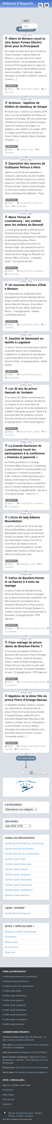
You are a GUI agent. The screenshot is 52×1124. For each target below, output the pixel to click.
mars (26, 26)
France (31, 149)
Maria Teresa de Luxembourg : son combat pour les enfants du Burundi (24, 221)
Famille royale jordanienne (18, 885)
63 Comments (23, 749)
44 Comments (13, 378)
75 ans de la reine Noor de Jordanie (31, 1067)
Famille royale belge (15, 859)
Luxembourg (38, 271)
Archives (23, 149)
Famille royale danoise (16, 869)
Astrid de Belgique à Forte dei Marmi (30, 1052)
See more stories (26, 758)
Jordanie (36, 432)
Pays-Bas (9, 749)
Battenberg (24, 564)
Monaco (36, 89)
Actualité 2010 (26, 89)
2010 (26, 21)
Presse (11, 1116)
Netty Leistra (11, 942)
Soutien (38, 1113)
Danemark (37, 374)
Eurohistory (10, 937)
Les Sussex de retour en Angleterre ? (31, 1072)
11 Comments (13, 507)
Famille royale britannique (18, 864)
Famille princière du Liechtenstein (22, 854)
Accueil (11, 1113)
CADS (7, 1119)
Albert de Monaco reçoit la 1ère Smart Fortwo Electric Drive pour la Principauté (25, 42)
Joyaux (33, 564)
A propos (29, 1116)
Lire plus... (11, 86)
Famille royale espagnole (18, 874)
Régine (10, 89)
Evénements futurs (25, 1113)
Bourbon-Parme (39, 628)
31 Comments (21, 206)
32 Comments (10, 685)
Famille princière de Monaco (19, 848)
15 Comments (13, 274)
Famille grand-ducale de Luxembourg (24, 843)
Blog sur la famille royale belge (20, 931)
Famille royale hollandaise (18, 879)
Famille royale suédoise (17, 895)
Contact (19, 1116)
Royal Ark (10, 952)
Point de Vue (11, 947)
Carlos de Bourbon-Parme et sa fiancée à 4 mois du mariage (24, 581)
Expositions (38, 203)
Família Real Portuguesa (17, 913)
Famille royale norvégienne (19, 890)
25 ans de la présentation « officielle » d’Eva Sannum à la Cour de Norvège (25, 1060)
